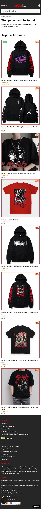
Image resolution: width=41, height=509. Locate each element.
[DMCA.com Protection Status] (7, 439)
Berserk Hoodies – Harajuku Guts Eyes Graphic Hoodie (19, 80)
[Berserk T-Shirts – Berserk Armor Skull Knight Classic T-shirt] (20, 339)
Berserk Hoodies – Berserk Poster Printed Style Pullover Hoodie (19, 314)
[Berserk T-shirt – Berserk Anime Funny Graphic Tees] (20, 152)
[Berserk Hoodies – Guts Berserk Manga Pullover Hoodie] (20, 245)
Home (3, 16)
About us (4, 423)
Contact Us (4, 454)
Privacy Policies (6, 429)
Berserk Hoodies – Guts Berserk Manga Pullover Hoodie (19, 266)
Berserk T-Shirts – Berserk (9, 219)
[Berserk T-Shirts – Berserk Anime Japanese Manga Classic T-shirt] (20, 387)
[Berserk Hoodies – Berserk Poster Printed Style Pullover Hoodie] (20, 291)
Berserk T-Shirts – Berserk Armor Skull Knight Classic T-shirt (19, 361)
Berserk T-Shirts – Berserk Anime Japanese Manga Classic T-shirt (20, 408)
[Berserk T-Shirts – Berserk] (20, 198)
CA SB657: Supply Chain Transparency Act (14, 434)
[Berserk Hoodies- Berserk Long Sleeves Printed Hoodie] (20, 105)
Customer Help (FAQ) (8, 457)
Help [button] (37, 506)
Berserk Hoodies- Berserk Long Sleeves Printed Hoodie (19, 127)
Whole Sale (4, 459)
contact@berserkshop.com (15, 493)
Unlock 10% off (4, 501)
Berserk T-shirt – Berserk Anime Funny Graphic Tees (18, 173)
